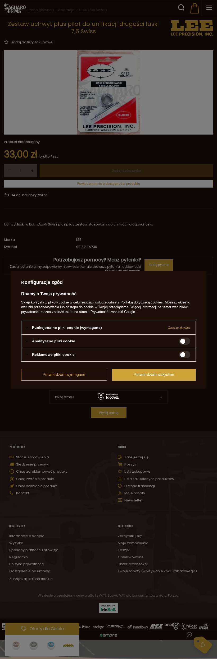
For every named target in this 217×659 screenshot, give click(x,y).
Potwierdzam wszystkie (154, 374)
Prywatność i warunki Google (113, 312)
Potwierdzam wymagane (64, 374)
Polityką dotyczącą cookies (141, 302)
